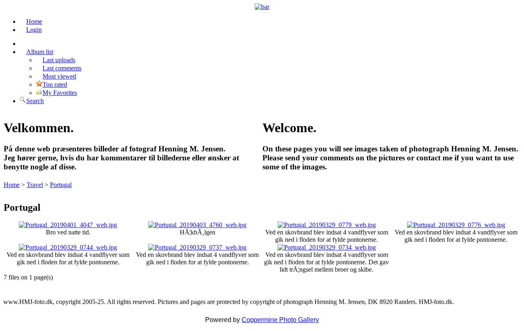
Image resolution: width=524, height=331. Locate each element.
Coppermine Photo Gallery (280, 319)
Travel (35, 184)
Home (12, 184)
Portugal (61, 184)
